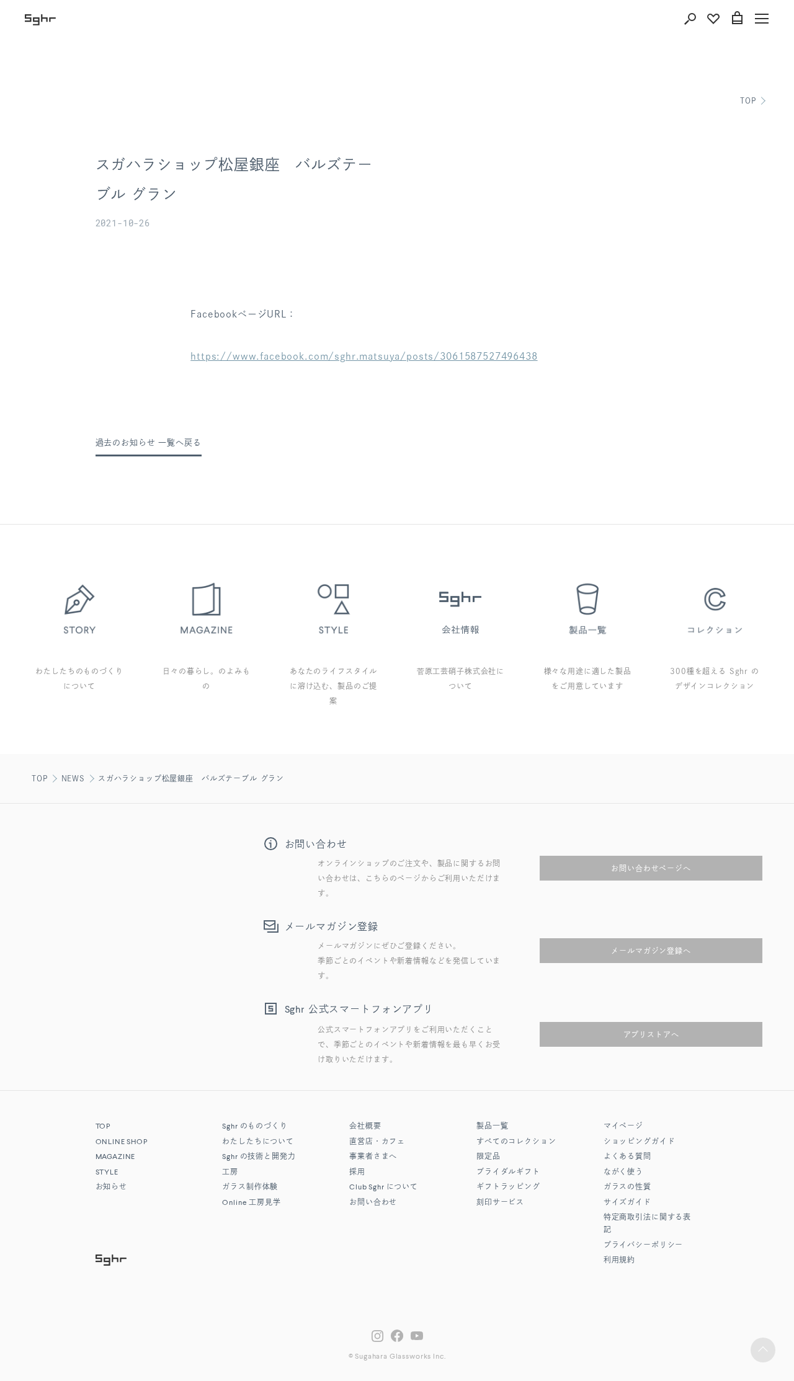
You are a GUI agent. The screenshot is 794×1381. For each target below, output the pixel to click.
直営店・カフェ (377, 1142)
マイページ (623, 1126)
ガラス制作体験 (250, 1187)
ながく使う (623, 1172)
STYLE (107, 1172)
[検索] (689, 18)
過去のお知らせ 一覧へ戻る (149, 442)
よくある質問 (627, 1157)
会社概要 (365, 1126)
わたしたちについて (258, 1142)
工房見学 (251, 1203)
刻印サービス (500, 1203)
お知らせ (111, 1187)
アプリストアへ (651, 1034)
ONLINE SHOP (122, 1142)
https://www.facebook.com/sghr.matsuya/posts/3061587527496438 (363, 356)
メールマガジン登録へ (650, 950)
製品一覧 (492, 1126)
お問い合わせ (373, 1203)
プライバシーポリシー (643, 1246)
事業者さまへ (373, 1157)
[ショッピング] (736, 18)
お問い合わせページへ (650, 868)
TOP (748, 100)
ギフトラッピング (508, 1187)
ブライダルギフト (508, 1172)
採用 (357, 1172)
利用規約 (619, 1260)
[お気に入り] (713, 18)
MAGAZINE (116, 1157)
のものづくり (254, 1126)
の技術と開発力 (258, 1157)
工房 (230, 1172)
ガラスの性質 (627, 1187)
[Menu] (761, 18)
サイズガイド (627, 1203)
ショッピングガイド (640, 1142)
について (383, 1187)
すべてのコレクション (516, 1142)
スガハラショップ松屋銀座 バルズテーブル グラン (191, 778)
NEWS (73, 778)
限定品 (488, 1157)
